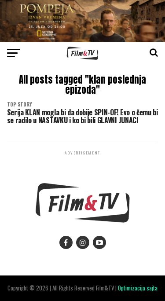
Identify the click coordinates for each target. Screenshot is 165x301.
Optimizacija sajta (138, 288)
